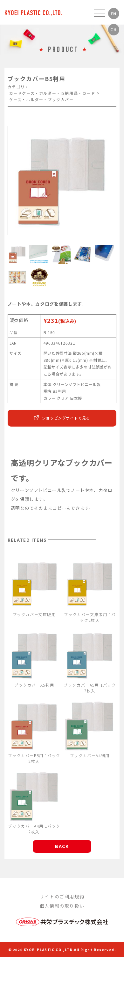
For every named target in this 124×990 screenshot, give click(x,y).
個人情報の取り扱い (62, 906)
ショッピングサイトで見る (66, 418)
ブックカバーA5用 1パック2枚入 (90, 687)
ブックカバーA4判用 (90, 755)
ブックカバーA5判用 (34, 685)
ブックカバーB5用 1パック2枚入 (34, 758)
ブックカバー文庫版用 (34, 614)
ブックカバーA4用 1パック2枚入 (34, 828)
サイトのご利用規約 (62, 896)
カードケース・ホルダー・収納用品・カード (52, 93)
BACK (62, 846)
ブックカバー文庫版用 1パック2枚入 (89, 617)
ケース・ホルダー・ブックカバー (41, 99)
